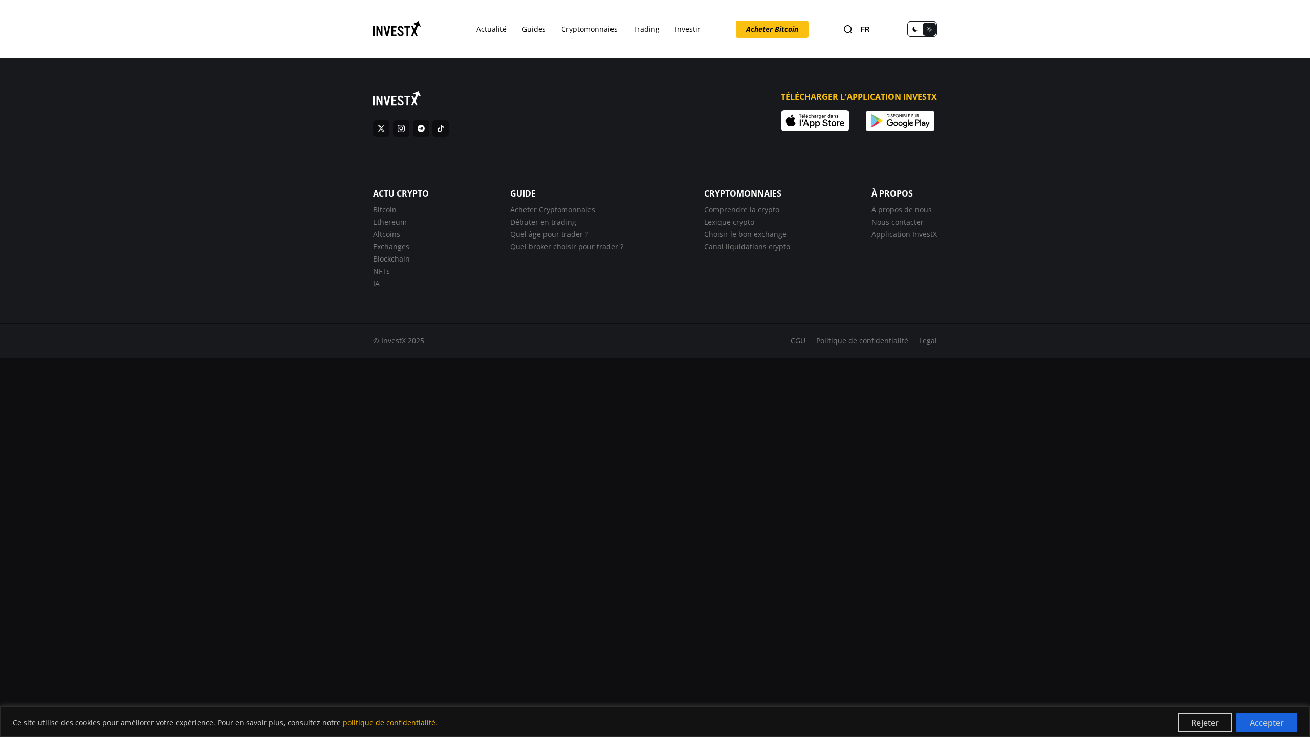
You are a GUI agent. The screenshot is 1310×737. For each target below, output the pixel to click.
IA (376, 283)
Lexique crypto (729, 222)
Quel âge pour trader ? (549, 234)
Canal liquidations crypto (747, 246)
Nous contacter (897, 222)
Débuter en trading (543, 222)
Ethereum (390, 222)
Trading (646, 29)
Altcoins (386, 234)
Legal (928, 340)
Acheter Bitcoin (772, 29)
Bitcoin (385, 209)
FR (865, 29)
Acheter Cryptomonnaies (552, 209)
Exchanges (391, 246)
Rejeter (1205, 722)
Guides (534, 29)
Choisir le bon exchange (745, 234)
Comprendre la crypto (741, 209)
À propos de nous (901, 209)
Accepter (1267, 722)
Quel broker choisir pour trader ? (566, 246)
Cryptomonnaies (589, 29)
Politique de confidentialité (862, 340)
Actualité (491, 29)
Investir (688, 29)
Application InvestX (904, 234)
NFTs (381, 271)
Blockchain (391, 259)
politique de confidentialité (389, 722)
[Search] (848, 29)
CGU (798, 340)
